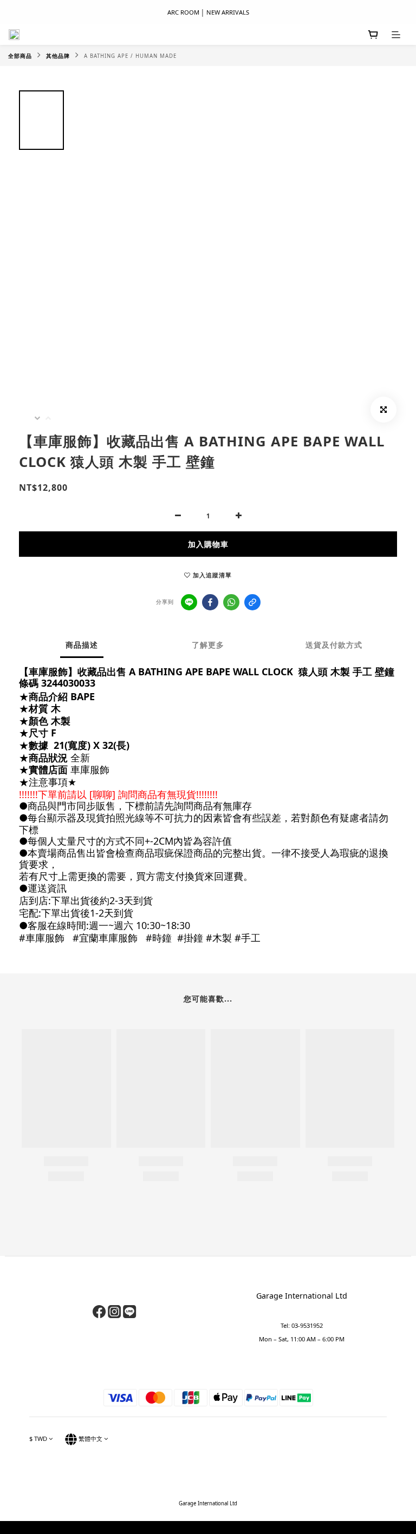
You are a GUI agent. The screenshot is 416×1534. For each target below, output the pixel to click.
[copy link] (252, 602)
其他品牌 (58, 56)
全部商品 (20, 56)
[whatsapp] (231, 602)
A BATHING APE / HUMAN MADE (130, 56)
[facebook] (210, 602)
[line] (189, 602)
